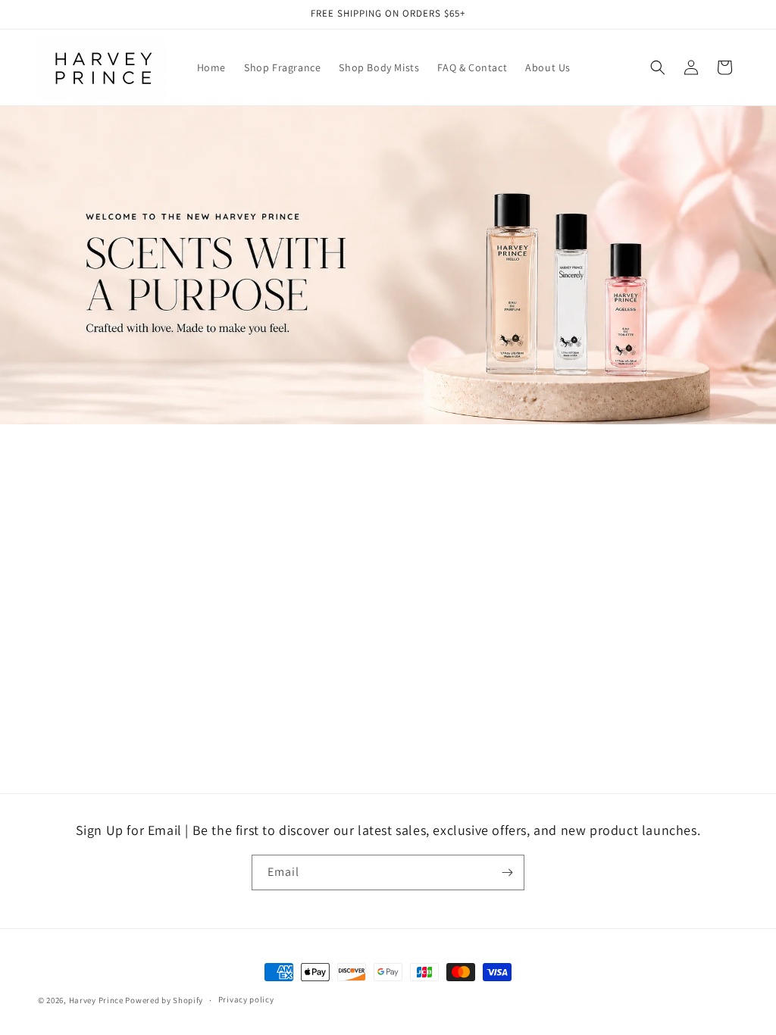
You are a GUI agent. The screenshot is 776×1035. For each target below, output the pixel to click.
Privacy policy (246, 999)
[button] (657, 67)
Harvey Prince (96, 1000)
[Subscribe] (507, 872)
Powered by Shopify (164, 1000)
